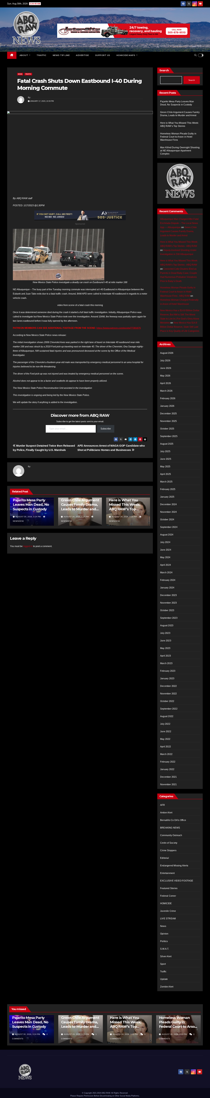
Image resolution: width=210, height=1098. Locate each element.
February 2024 (167, 580)
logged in (28, 546)
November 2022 (168, 693)
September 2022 (168, 709)
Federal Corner (168, 896)
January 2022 (167, 769)
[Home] (11, 55)
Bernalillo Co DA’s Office (173, 820)
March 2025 (166, 481)
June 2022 (165, 731)
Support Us (102, 55)
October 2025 (167, 428)
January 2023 (167, 678)
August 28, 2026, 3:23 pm (124, 517)
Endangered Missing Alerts (174, 865)
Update (164, 979)
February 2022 (167, 762)
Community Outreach (171, 835)
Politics (164, 941)
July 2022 (165, 724)
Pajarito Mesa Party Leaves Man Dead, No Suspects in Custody (31, 504)
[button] (195, 55)
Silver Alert (165, 956)
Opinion (164, 933)
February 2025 (167, 489)
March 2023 (166, 663)
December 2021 (168, 777)
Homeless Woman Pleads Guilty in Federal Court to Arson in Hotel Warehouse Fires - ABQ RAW (177, 291)
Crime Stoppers (168, 850)
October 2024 (167, 519)
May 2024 (165, 557)
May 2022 (165, 739)
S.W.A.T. (164, 949)
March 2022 (166, 754)
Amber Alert (166, 812)
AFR (162, 805)
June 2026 (165, 368)
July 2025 (165, 451)
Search (164, 70)
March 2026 (166, 391)
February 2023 (167, 671)
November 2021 (168, 784)
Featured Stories (168, 888)
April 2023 (165, 656)
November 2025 (168, 421)
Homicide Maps (126, 55)
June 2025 (165, 459)
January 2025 (167, 497)
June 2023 (165, 640)
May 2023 (165, 648)
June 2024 (165, 550)
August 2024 (166, 534)
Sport (163, 964)
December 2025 (168, 413)
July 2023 (165, 633)
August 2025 (166, 444)
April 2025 (165, 474)
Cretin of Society (168, 843)
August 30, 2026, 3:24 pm (28, 517)
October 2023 (167, 610)
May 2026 (165, 375)
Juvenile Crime (168, 911)
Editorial (164, 858)
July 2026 (165, 360)
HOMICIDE (166, 903)
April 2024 (165, 565)
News (20, 74)
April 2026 (165, 383)
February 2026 (167, 398)
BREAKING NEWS (170, 827)
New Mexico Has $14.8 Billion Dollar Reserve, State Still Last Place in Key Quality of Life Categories (179, 326)
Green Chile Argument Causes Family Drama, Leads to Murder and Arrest (178, 231)
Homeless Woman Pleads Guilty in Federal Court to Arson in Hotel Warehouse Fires (178, 136)
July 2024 (165, 542)
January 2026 (167, 406)
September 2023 (168, 618)
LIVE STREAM (168, 918)
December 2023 (168, 595)
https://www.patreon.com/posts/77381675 (118, 328)
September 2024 (168, 527)
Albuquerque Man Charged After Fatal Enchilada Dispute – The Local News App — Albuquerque (179, 223)
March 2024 (166, 572)
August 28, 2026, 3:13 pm (174, 1034)
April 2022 (165, 746)
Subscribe (106, 428)
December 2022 (168, 686)
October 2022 (167, 701)
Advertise (82, 55)
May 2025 (165, 466)
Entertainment (167, 873)
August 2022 (166, 716)
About (24, 55)
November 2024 (168, 512)
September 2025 (168, 436)
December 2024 (168, 504)
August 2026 (166, 353)
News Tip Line (61, 55)
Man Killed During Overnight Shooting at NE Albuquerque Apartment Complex (180, 150)
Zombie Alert (166, 986)
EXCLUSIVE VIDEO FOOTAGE (176, 880)
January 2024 (167, 587)
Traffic (41, 55)
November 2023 (168, 603)
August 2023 (166, 625)
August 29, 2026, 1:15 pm (76, 517)
